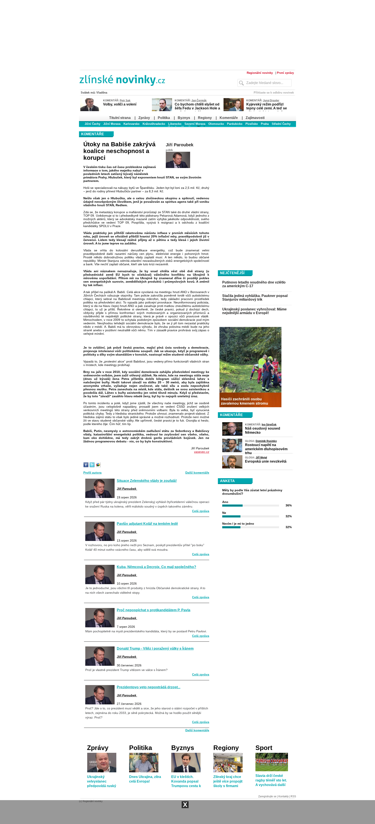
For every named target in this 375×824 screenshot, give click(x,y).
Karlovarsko (131, 123)
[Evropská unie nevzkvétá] (232, 467)
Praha (265, 123)
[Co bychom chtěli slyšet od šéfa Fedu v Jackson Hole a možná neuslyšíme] (162, 110)
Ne (224, 512)
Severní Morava (194, 123)
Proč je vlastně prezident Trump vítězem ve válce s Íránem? (126, 670)
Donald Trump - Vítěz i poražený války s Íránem (155, 648)
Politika (164, 118)
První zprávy (285, 72)
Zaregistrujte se (267, 796)
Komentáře (229, 118)
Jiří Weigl (261, 457)
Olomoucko (216, 123)
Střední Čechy (281, 123)
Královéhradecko (154, 123)
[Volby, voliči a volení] (90, 110)
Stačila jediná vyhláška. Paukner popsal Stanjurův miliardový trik (255, 298)
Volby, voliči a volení (119, 104)
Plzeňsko (251, 123)
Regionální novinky (260, 72)
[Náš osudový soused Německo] (232, 434)
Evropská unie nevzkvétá (265, 461)
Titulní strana (120, 118)
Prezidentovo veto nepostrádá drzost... (148, 687)
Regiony (205, 118)
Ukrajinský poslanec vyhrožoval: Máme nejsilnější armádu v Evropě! (254, 311)
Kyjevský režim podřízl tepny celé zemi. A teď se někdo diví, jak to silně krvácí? (266, 110)
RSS (293, 796)
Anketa (227, 481)
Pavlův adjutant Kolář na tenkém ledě (147, 524)
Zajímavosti (255, 118)
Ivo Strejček (269, 424)
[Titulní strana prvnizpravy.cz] (149, 88)
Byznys (184, 118)
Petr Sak (125, 100)
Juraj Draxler (271, 100)
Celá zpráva (200, 511)
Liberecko (174, 123)
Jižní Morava (111, 123)
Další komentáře (197, 472)
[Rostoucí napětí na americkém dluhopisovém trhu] (232, 451)
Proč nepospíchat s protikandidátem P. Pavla (153, 610)
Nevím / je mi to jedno (238, 523)
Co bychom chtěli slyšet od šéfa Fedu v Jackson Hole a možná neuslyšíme (197, 108)
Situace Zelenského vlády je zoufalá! (147, 481)
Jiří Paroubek (179, 144)
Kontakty (283, 796)
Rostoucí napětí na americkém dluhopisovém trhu (266, 449)
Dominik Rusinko (266, 441)
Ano (225, 502)
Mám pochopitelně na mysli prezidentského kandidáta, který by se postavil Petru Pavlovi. (146, 631)
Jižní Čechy (92, 123)
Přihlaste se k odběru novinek (274, 92)
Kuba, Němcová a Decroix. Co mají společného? (156, 567)
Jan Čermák (199, 100)
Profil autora (92, 472)
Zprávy (144, 118)
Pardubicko (234, 123)
